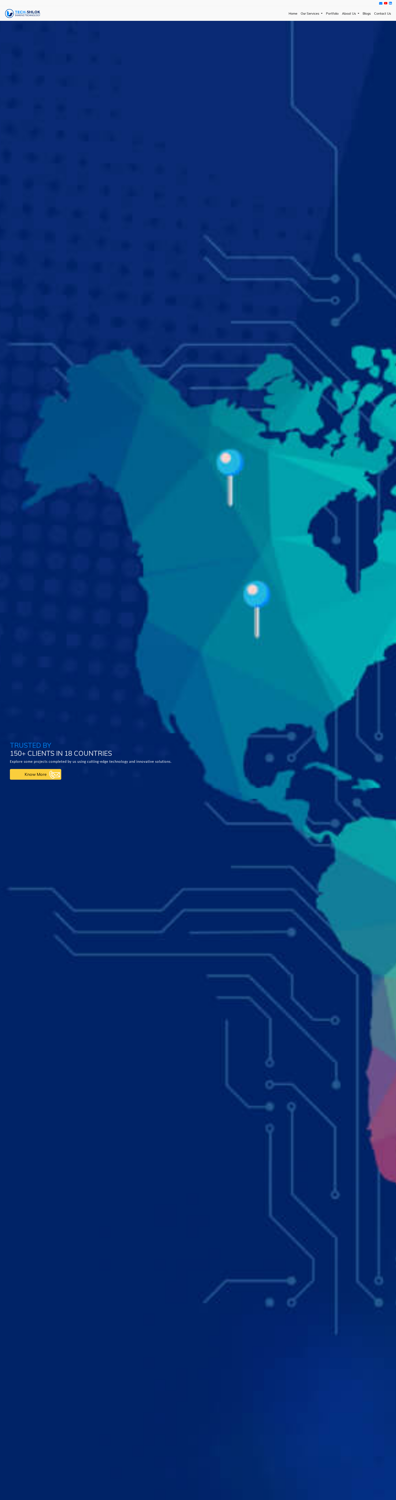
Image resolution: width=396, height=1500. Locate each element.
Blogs (367, 13)
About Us (349, 13)
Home (293, 13)
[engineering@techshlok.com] (380, 3)
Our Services (310, 13)
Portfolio (332, 13)
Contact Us (382, 13)
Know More (36, 774)
